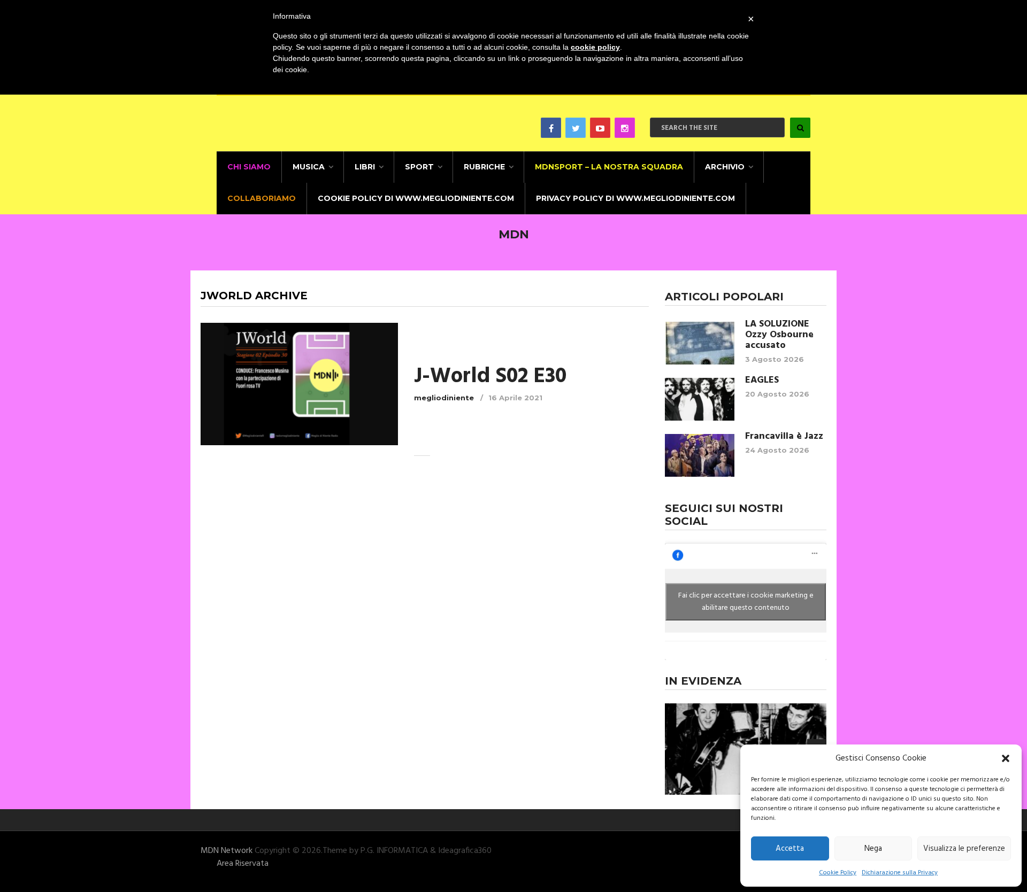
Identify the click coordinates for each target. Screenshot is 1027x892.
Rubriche (484, 167)
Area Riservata (243, 864)
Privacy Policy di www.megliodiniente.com (635, 198)
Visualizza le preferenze (964, 848)
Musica (309, 167)
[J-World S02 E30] (299, 384)
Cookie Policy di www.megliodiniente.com (416, 198)
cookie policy (595, 47)
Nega (873, 848)
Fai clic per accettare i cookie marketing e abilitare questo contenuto (746, 602)
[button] (1005, 758)
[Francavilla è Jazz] (699, 455)
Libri (365, 167)
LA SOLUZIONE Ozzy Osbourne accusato (779, 335)
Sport (419, 167)
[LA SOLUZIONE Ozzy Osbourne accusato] (699, 343)
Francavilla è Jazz (784, 436)
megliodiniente (444, 397)
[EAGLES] (699, 399)
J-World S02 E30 (490, 377)
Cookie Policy (837, 872)
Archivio (725, 167)
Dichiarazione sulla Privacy (900, 872)
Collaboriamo (261, 198)
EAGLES (762, 380)
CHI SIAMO (249, 167)
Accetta (790, 848)
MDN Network (226, 851)
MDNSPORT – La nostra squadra (609, 167)
